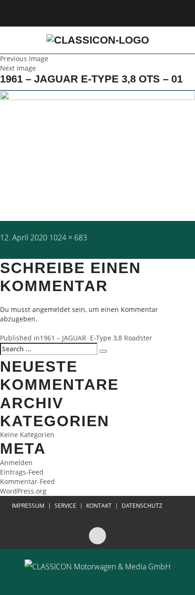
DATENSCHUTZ (142, 506)
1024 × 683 (68, 237)
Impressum (28, 506)
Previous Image (24, 58)
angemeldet (51, 309)
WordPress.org (23, 490)
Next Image (18, 68)
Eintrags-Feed (22, 471)
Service (65, 506)
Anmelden (16, 462)
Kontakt (99, 506)
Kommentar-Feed (27, 481)
